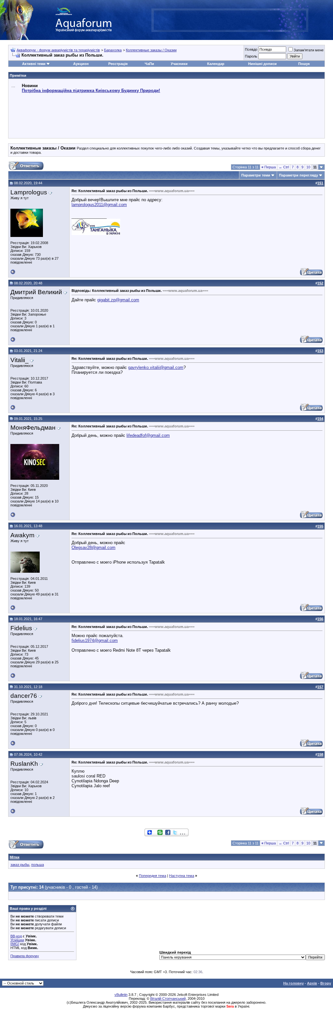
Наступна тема (181, 876)
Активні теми (34, 64)
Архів (312, 983)
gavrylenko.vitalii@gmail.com (155, 367)
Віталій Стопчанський (168, 998)
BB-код (16, 936)
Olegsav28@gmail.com (93, 547)
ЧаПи (149, 64)
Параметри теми (255, 175)
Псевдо (251, 49)
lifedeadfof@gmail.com (148, 435)
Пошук (304, 64)
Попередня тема (152, 876)
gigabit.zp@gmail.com (118, 299)
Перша (268, 167)
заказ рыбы (19, 865)
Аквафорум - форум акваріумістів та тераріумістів (58, 50)
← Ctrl (284, 167)
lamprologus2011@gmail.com (99, 204)
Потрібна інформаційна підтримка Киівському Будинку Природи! (91, 90)
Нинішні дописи (262, 64)
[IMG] (14, 944)
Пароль (251, 56)
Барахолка (113, 50)
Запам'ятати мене (309, 50)
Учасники (179, 64)
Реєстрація (117, 64)
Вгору (325, 983)
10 (308, 167)
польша (37, 865)
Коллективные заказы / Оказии (151, 50)
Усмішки (17, 940)
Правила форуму (24, 956)
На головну (293, 983)
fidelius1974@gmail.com (95, 640)
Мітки (15, 857)
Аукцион (81, 64)
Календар (215, 64)
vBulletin (120, 995)
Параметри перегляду (298, 175)
